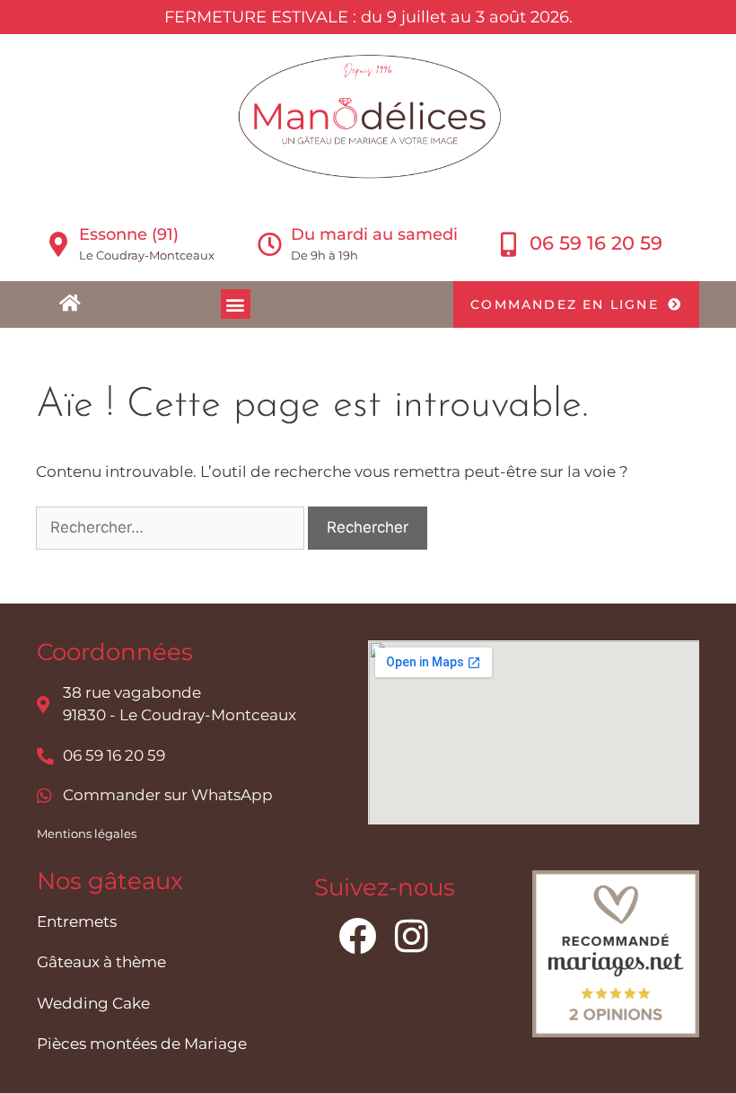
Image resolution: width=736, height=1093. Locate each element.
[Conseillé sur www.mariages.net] (615, 1032)
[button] (235, 304)
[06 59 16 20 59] (508, 244)
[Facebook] (357, 936)
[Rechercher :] (172, 527)
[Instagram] (411, 936)
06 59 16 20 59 (596, 243)
